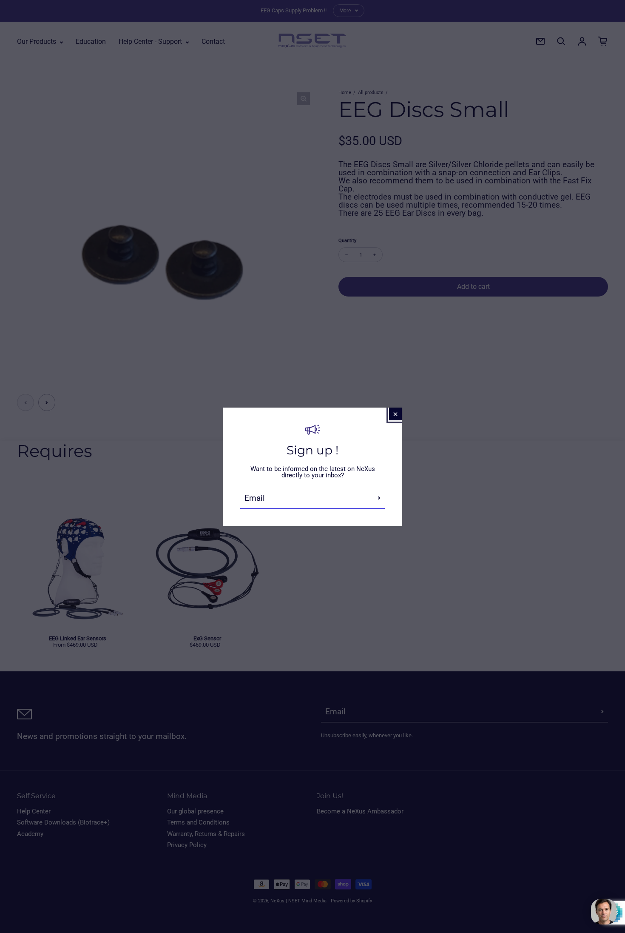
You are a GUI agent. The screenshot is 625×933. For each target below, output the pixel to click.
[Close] (395, 414)
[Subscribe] (379, 498)
